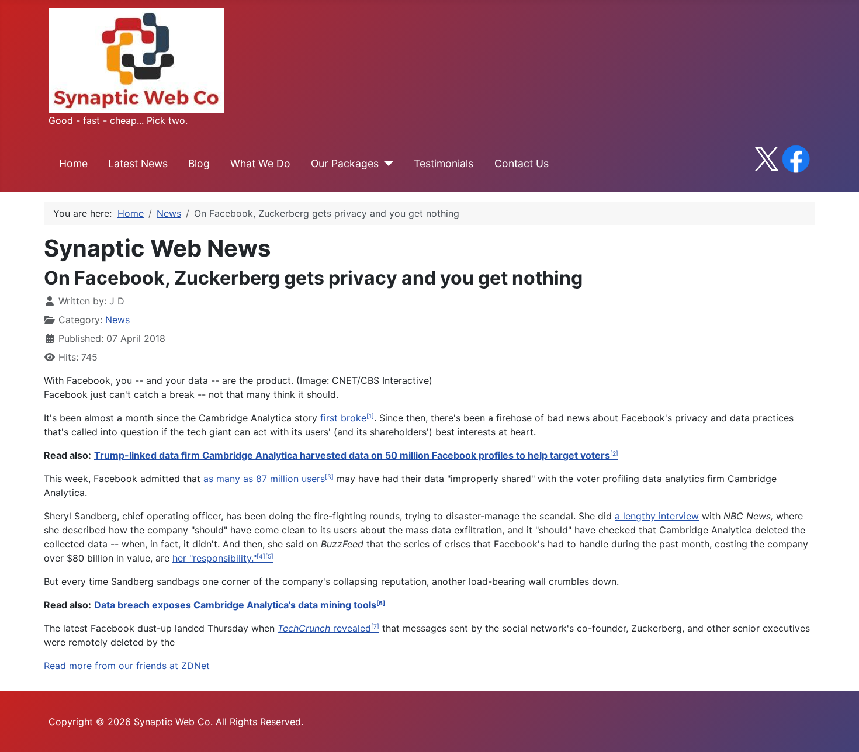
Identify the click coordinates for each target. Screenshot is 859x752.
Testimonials (443, 163)
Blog (199, 163)
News (117, 319)
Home (73, 163)
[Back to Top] (838, 730)
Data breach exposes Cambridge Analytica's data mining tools (235, 605)
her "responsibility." (214, 558)
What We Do (260, 163)
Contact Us (521, 163)
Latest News (138, 163)
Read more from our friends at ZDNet (127, 665)
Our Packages (345, 163)
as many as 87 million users (264, 478)
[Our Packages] (386, 163)
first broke (343, 418)
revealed (324, 628)
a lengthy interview (657, 516)
